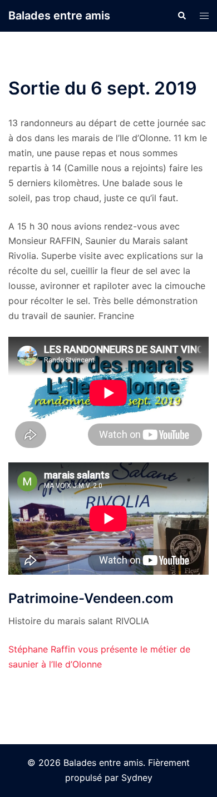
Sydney (136, 777)
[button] (181, 15)
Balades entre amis (59, 15)
